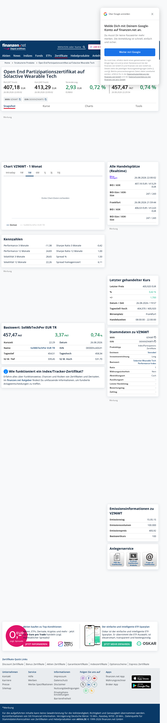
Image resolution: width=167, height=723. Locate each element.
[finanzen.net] (14, 45)
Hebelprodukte (80, 55)
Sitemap (6, 688)
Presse (5, 684)
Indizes (27, 55)
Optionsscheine (118, 664)
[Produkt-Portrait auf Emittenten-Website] (133, 565)
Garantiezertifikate (78, 664)
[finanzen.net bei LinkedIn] (88, 684)
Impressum (60, 676)
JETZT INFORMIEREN (36, 644)
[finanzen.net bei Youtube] (94, 678)
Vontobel (152, 352)
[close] (152, 14)
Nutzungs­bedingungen (66, 688)
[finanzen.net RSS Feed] (91, 690)
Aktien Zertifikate (56, 664)
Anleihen (97, 55)
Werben (32, 680)
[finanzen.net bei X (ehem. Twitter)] (83, 684)
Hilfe (30, 676)
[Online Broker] (14, 48)
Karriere (6, 680)
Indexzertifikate (98, 664)
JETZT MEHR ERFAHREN (117, 644)
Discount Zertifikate (12, 664)
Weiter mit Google (129, 52)
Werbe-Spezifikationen (40, 684)
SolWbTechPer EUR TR (42, 347)
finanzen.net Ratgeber (19, 380)
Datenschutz (61, 680)
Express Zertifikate (139, 664)
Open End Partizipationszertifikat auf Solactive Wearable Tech (66, 62)
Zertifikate (61, 55)
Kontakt (6, 676)
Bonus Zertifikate (35, 664)
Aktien (6, 55)
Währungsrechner (116, 680)
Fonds (39, 55)
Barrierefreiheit (62, 698)
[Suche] (84, 47)
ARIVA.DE (81, 719)
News (16, 55)
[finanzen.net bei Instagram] (83, 678)
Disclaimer (60, 684)
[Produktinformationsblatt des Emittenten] (117, 565)
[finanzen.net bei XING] (94, 684)
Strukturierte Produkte (24, 62)
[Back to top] (152, 719)
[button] (100, 47)
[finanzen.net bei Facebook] (88, 678)
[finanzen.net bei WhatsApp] (86, 690)
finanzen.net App (115, 676)
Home (7, 62)
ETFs (49, 55)
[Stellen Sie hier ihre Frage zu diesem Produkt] (149, 559)
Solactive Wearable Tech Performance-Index (144, 362)
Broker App (112, 684)
